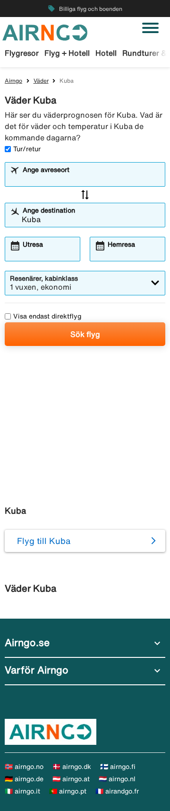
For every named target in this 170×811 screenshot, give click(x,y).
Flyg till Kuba (43, 540)
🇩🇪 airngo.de (24, 779)
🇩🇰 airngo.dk (71, 766)
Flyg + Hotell (67, 53)
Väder (41, 81)
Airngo (13, 81)
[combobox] (91, 178)
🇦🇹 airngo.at (71, 779)
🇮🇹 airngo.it (22, 791)
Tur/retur (27, 149)
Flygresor (22, 53)
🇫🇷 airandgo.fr (117, 791)
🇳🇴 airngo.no (24, 766)
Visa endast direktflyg (47, 316)
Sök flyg (85, 334)
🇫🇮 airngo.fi (118, 766)
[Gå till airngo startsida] (44, 31)
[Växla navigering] (150, 27)
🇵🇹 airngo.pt (67, 791)
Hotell (106, 53)
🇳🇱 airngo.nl (117, 779)
